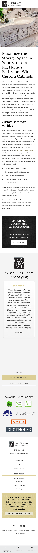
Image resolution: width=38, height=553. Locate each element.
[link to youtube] (24, 526)
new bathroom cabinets (25, 150)
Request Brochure (19, 485)
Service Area (19, 482)
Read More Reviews (18, 377)
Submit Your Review (19, 383)
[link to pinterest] (14, 526)
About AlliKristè (19, 478)
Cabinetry (19, 464)
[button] (33, 3)
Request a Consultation (19, 513)
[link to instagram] (21, 526)
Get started (19, 242)
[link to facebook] (17, 526)
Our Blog (19, 489)
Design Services (19, 468)
